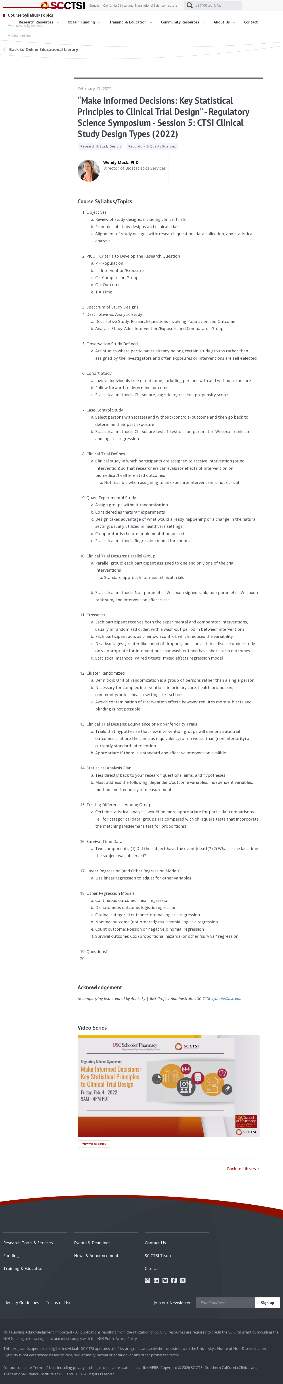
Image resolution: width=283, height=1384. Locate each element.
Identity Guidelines (21, 1302)
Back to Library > (243, 1168)
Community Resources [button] (180, 22)
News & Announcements (97, 1255)
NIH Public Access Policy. (117, 1338)
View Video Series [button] (94, 1144)
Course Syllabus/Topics (30, 15)
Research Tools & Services (28, 1242)
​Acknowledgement (25, 25)
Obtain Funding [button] (82, 22)
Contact (251, 22)
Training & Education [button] (128, 22)
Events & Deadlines (92, 1242)
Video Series (19, 35)
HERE (153, 1367)
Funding (11, 1255)
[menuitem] (85, 22)
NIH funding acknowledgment (28, 1338)
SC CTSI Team (158, 1255)
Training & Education (23, 1268)
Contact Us (155, 1242)
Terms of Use (58, 1302)
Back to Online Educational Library (43, 49)
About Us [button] (222, 22)
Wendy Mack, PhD (121, 162)
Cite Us (152, 1268)
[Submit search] (189, 5)
